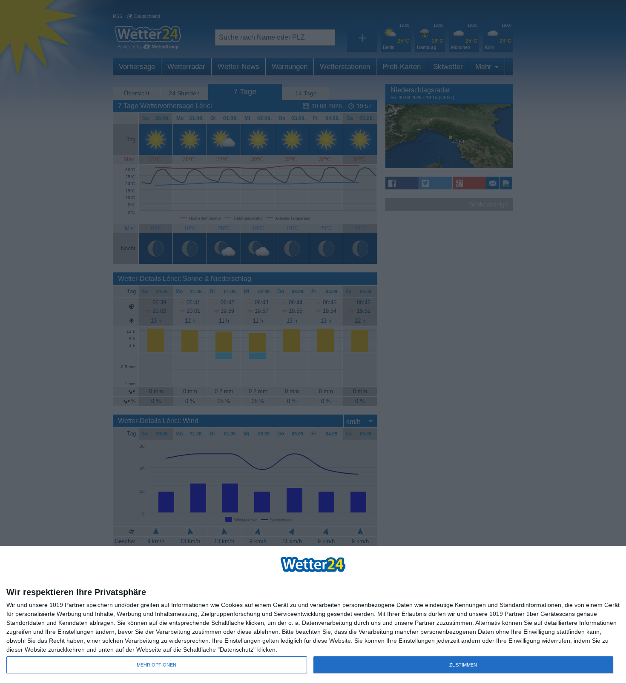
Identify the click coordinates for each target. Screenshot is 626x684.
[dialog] (313, 615)
